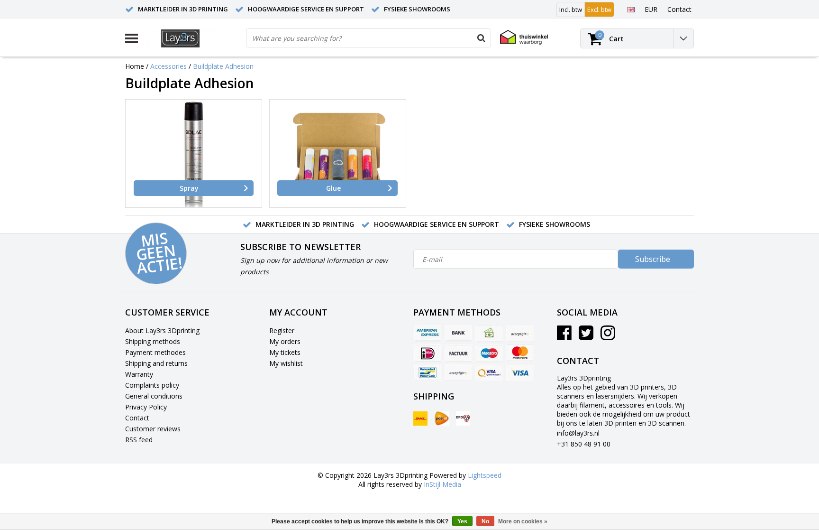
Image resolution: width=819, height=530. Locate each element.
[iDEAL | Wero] (427, 353)
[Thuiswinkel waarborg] (524, 37)
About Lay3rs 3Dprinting (162, 330)
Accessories (168, 66)
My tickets (284, 352)
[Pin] (489, 372)
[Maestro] (489, 353)
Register (281, 330)
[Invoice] (458, 353)
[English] (630, 9)
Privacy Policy (146, 406)
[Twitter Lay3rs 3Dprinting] (586, 336)
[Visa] (520, 372)
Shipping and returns (156, 363)
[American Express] (427, 333)
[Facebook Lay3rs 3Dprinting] (564, 336)
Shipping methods (152, 341)
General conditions (153, 395)
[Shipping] (420, 418)
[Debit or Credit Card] (520, 333)
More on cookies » (522, 521)
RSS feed (139, 439)
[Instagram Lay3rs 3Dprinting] (608, 336)
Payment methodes (155, 352)
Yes (462, 521)
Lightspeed (484, 475)
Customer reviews (153, 428)
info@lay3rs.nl (578, 432)
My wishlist (286, 363)
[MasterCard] (520, 353)
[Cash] (489, 333)
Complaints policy (152, 385)
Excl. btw (599, 9)
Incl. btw (570, 9)
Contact (137, 417)
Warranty (139, 374)
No (485, 521)
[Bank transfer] (458, 333)
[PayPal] (458, 372)
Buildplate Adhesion (223, 66)
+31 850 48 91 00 (583, 443)
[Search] (481, 37)
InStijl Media (442, 484)
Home (134, 66)
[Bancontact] (427, 372)
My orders (284, 341)
